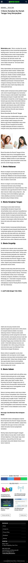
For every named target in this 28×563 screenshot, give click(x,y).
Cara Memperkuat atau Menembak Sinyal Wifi (20, 494)
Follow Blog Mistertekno (9, 553)
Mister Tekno (13, 561)
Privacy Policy (6, 532)
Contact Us (5, 529)
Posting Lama (23, 515)
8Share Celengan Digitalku (5, 509)
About (4, 526)
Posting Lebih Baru (6, 515)
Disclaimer (5, 535)
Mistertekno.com (6, 48)
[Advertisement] (14, 32)
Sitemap (5, 538)
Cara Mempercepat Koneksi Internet (19, 509)
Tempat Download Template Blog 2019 (6, 495)
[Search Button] (26, 2)
